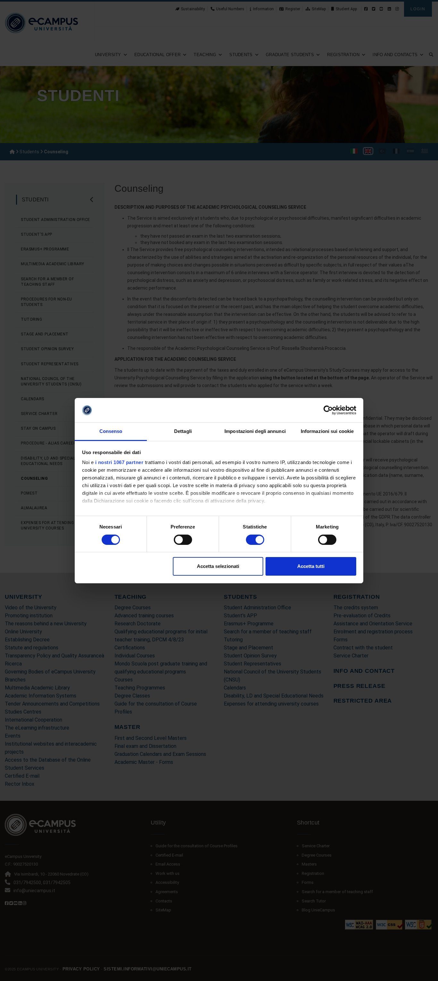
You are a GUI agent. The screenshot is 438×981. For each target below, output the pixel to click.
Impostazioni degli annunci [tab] (255, 431)
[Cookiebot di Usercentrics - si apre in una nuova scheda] (328, 410)
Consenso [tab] (110, 431)
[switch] (183, 540)
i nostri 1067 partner (119, 462)
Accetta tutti (310, 566)
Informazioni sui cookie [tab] (327, 431)
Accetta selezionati (218, 566)
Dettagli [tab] (183, 431)
